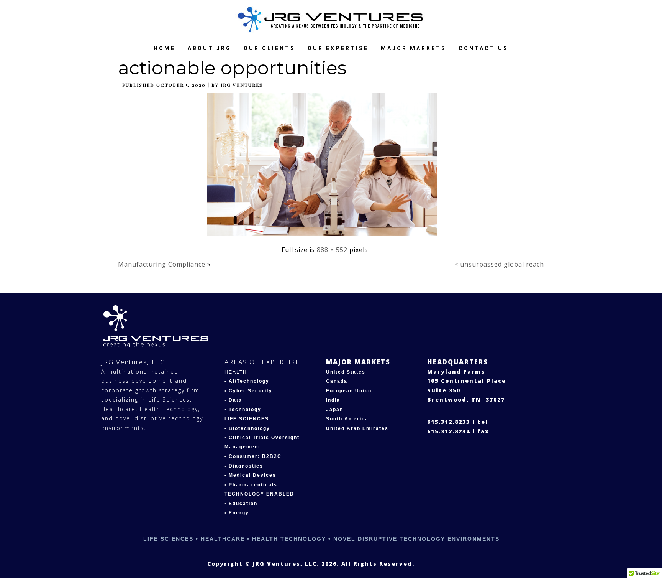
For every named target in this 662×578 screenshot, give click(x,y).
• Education (240, 503)
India (333, 400)
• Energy (236, 512)
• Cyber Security (248, 391)
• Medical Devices (250, 475)
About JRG (209, 48)
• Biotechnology (247, 428)
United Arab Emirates (357, 428)
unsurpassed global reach (502, 264)
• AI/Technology (246, 381)
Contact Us (483, 48)
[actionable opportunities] (324, 238)
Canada (336, 381)
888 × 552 (332, 249)
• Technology (242, 409)
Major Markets (413, 48)
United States (345, 372)
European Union (349, 391)
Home (164, 48)
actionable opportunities (232, 68)
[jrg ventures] (331, 20)
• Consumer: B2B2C (253, 456)
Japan (334, 409)
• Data (233, 400)
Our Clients (269, 48)
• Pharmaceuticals (250, 484)
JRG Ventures (242, 85)
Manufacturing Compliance (161, 264)
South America (347, 419)
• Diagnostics (243, 466)
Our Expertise (338, 48)
